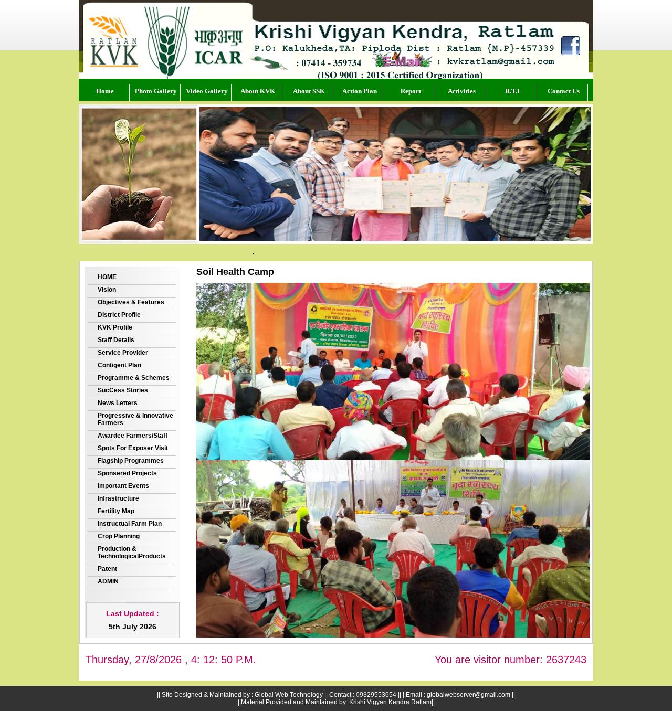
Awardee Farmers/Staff (132, 435)
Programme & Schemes (134, 377)
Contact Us (564, 91)
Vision (107, 289)
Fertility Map (116, 511)
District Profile (119, 315)
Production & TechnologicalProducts (132, 552)
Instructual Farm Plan (130, 523)
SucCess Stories (123, 390)
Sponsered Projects (127, 473)
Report (411, 91)
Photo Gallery (156, 91)
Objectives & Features (131, 302)
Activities (462, 91)
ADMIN (108, 581)
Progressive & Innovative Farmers (135, 419)
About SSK (309, 91)
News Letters (118, 403)
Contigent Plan (119, 365)
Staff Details (116, 340)
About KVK (257, 91)
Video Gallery (207, 91)
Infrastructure (118, 498)
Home (105, 91)
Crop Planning (119, 536)
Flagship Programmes (131, 460)
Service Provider (123, 352)
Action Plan (359, 91)
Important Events (123, 486)
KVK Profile (115, 327)
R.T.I (512, 91)
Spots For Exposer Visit (133, 448)
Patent (107, 568)
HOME (107, 277)
